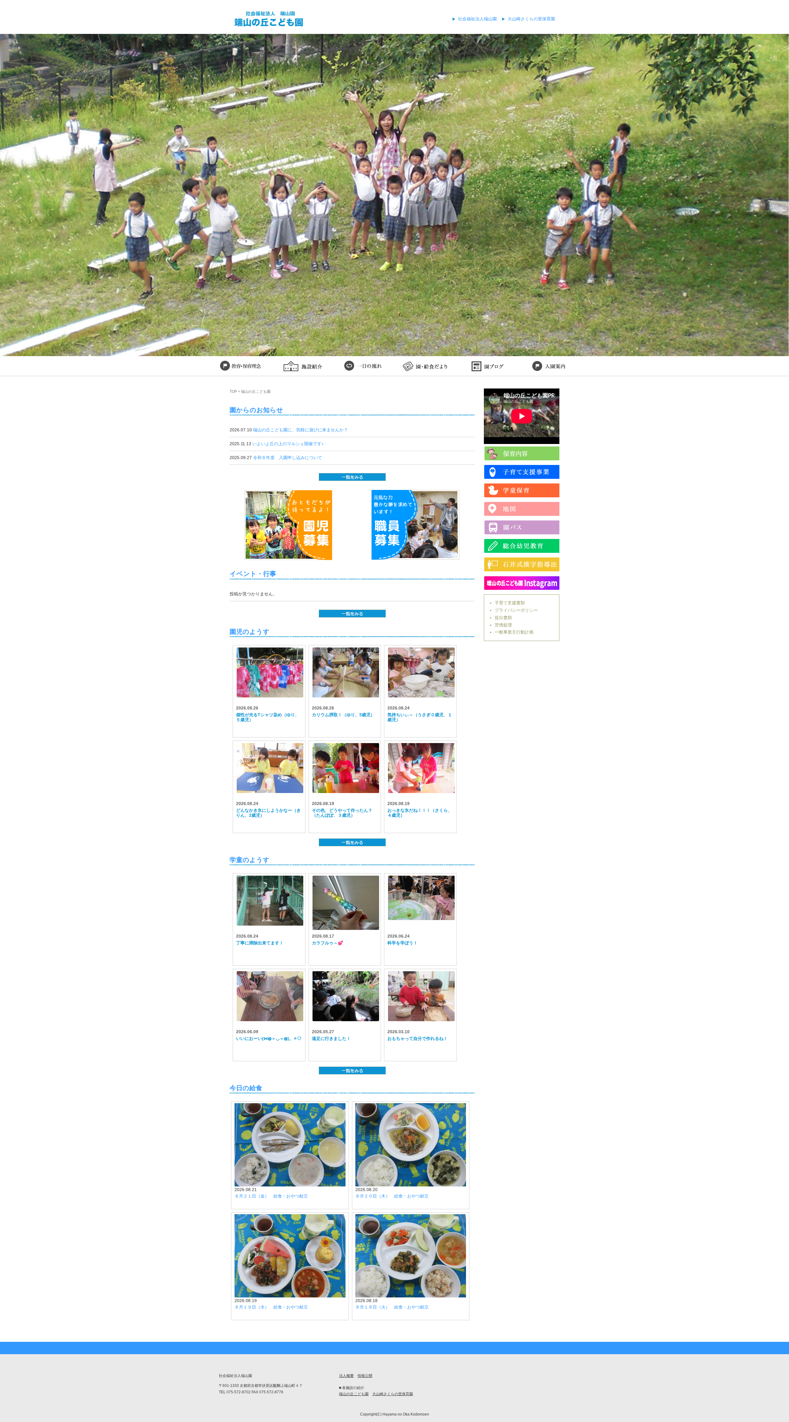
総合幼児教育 (521, 546)
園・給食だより (425, 367)
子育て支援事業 (521, 472)
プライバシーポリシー (516, 610)
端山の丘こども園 (354, 1394)
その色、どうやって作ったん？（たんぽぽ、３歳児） (342, 813)
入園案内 (548, 367)
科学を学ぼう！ (402, 942)
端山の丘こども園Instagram (521, 583)
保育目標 (240, 367)
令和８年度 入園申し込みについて (287, 457)
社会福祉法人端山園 (477, 18)
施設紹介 (302, 367)
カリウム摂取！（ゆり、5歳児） (343, 714)
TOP (233, 391)
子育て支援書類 (510, 602)
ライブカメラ (521, 453)
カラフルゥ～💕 (327, 942)
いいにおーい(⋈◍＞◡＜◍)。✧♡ (268, 1038)
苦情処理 (503, 625)
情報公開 (365, 1376)
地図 (521, 509)
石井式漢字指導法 (521, 564)
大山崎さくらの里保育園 (531, 18)
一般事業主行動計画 (514, 632)
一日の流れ (363, 367)
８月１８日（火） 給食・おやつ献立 (392, 1307)
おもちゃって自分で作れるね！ (417, 1038)
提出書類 (503, 617)
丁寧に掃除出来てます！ (260, 942)
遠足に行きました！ (331, 1038)
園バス (521, 527)
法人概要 (346, 1376)
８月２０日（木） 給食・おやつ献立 (392, 1196)
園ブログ (487, 367)
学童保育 (521, 490)
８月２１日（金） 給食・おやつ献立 (271, 1196)
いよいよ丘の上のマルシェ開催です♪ (288, 443)
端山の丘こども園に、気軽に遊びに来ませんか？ (300, 429)
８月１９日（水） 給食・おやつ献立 (271, 1307)
